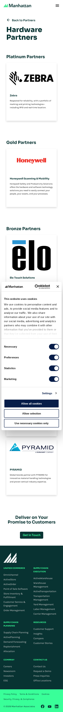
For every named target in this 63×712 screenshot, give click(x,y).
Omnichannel (11, 574)
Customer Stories (42, 643)
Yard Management (43, 604)
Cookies (45, 694)
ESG (6, 680)
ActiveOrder (10, 584)
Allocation (9, 651)
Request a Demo (42, 671)
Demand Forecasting (15, 641)
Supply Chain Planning (16, 632)
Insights (37, 633)
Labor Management (44, 609)
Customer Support (43, 629)
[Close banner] (58, 286)
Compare (38, 638)
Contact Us (39, 666)
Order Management (14, 610)
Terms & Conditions (29, 694)
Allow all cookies (31, 403)
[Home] (17, 5)
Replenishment (12, 646)
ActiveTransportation (44, 591)
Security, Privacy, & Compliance (19, 699)
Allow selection (31, 413)
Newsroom (9, 671)
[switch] (54, 357)
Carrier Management (44, 613)
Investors (9, 675)
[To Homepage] (10, 558)
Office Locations (42, 680)
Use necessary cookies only (31, 423)
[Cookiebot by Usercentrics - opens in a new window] (37, 286)
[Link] (43, 706)
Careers (8, 666)
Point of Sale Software (16, 588)
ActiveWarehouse (42, 578)
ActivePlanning (12, 637)
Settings (47, 393)
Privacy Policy (10, 694)
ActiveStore (10, 579)
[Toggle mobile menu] (57, 5)
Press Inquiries (41, 675)
